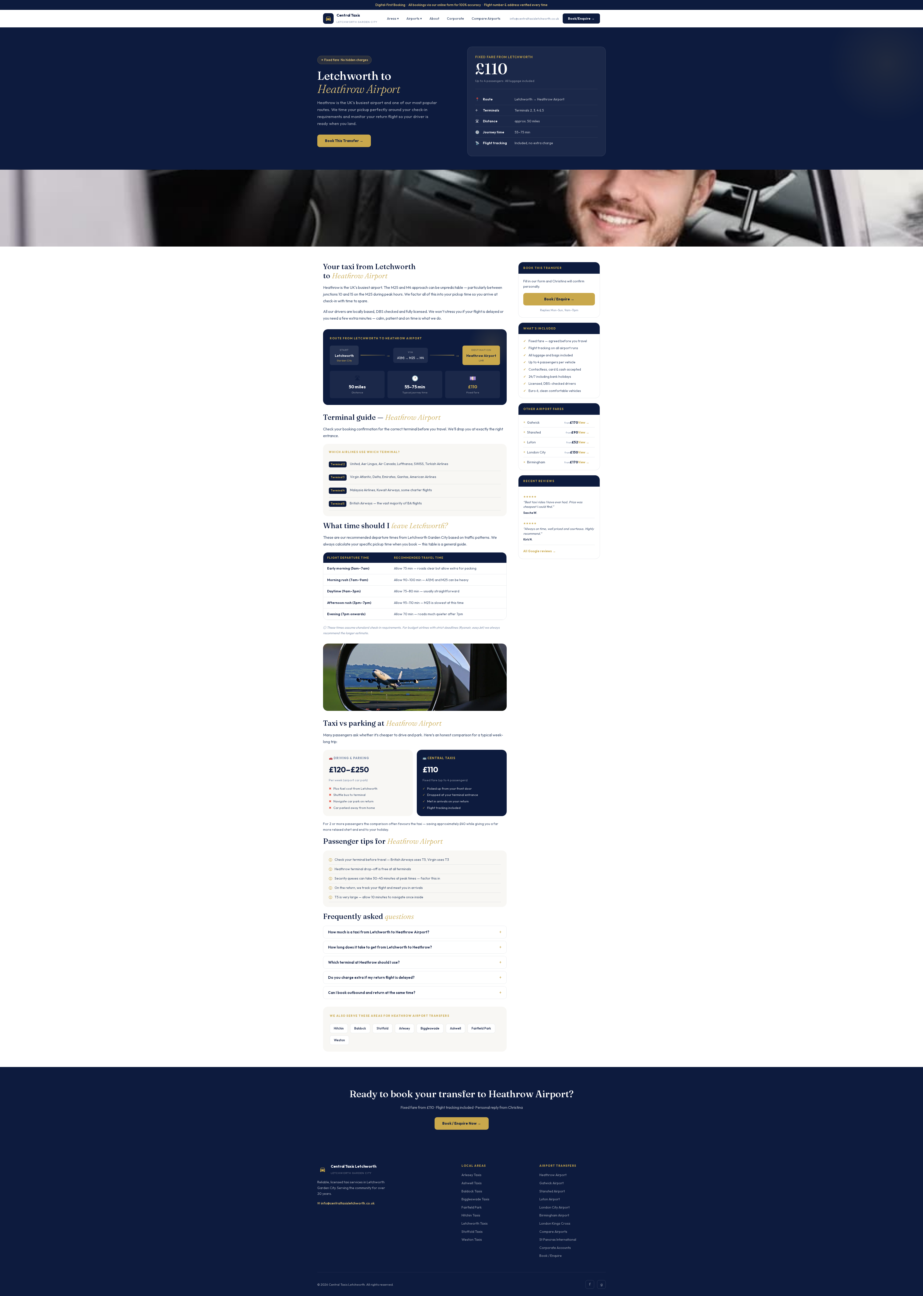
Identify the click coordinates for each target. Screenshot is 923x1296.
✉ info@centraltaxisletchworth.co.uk (345, 1203)
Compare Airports (486, 18)
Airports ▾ (414, 18)
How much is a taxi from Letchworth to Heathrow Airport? (415, 932)
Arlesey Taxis (471, 1175)
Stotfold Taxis (472, 1231)
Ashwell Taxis (472, 1183)
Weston (339, 1040)
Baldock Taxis (472, 1191)
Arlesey (404, 1028)
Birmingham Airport (554, 1215)
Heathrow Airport (553, 1175)
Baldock (360, 1028)
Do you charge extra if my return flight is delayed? (415, 977)
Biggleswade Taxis (475, 1199)
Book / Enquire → (559, 299)
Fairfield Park (481, 1028)
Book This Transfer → (344, 140)
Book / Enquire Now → (461, 1123)
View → (583, 422)
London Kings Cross (554, 1223)
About (434, 18)
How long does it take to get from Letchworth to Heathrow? (415, 947)
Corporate (455, 18)
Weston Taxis (472, 1239)
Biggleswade (430, 1028)
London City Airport (554, 1207)
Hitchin (339, 1028)
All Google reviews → (539, 551)
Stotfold (382, 1028)
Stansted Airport (552, 1191)
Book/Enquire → (581, 18)
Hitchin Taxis (471, 1215)
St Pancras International (557, 1239)
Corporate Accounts (555, 1248)
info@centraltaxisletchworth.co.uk (534, 18)
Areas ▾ (393, 18)
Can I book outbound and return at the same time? (415, 992)
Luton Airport (549, 1199)
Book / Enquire (550, 1255)
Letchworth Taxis (475, 1223)
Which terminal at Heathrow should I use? (415, 962)
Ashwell (455, 1028)
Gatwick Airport (551, 1183)
